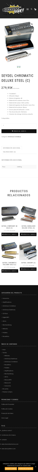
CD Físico (5, 313)
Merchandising (7, 325)
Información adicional (11, 148)
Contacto (4, 439)
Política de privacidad (25, 468)
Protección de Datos (7, 413)
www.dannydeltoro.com (8, 449)
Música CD (7, 383)
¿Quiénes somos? (6, 430)
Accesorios (6, 298)
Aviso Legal (4, 418)
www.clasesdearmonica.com (9, 444)
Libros (4, 321)
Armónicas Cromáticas (14, 137)
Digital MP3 (6, 317)
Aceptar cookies (11, 468)
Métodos (5, 329)
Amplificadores (7, 302)
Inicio (4, 349)
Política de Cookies (7, 409)
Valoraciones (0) (9, 152)
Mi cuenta (5, 389)
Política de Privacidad (7, 404)
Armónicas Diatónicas (9, 310)
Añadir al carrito (20, 131)
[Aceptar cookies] (36, 467)
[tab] (11, 148)
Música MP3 (7, 380)
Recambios (6, 336)
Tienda (5, 352)
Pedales (5, 332)
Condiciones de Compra (8, 435)
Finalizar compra (7, 392)
